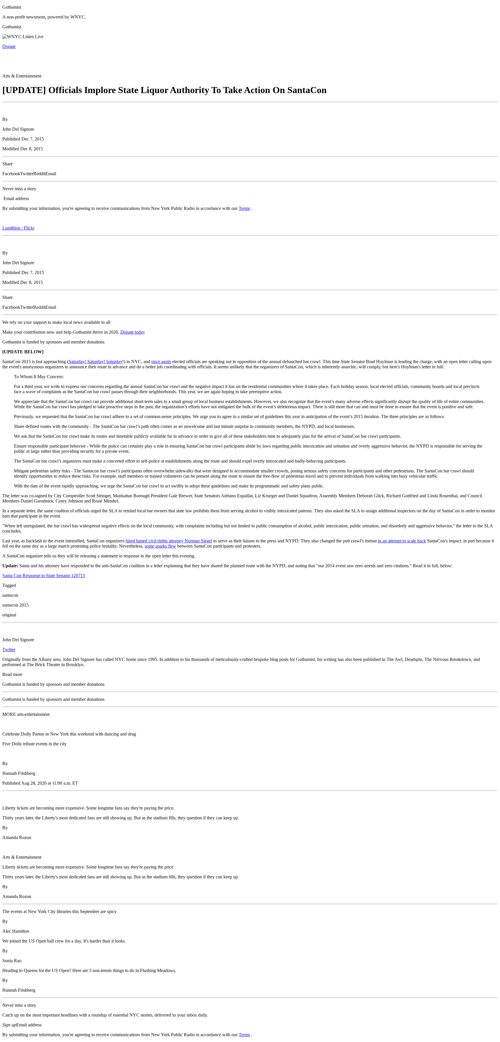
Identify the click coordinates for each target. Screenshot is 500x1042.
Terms (244, 208)
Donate (9, 46)
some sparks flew (160, 546)
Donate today (132, 332)
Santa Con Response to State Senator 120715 (43, 575)
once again (161, 361)
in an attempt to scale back (402, 540)
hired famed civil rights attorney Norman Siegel (169, 540)
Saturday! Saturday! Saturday (95, 361)
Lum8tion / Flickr (18, 228)
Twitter (8, 649)
